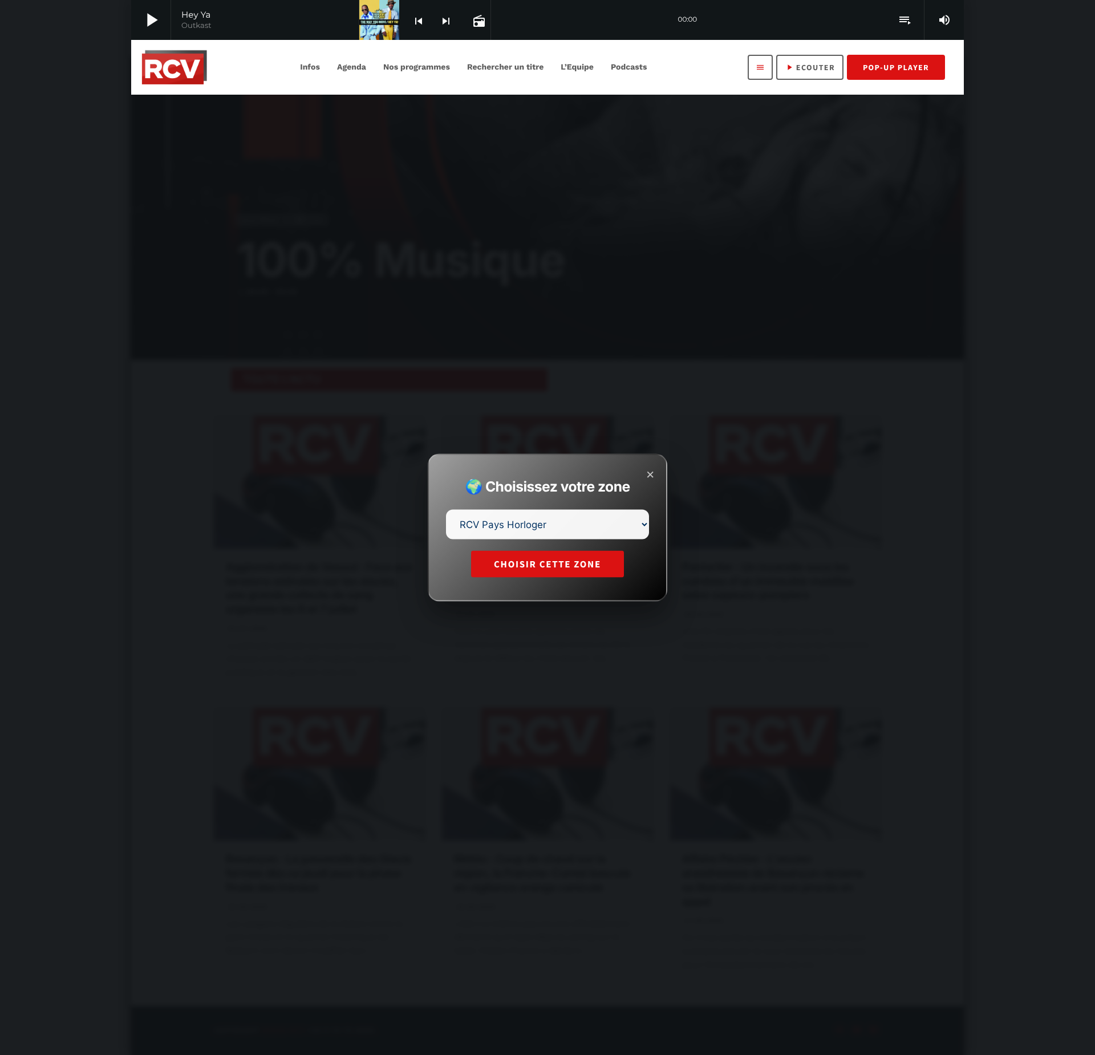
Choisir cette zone (547, 564)
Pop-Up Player (896, 67)
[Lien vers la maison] (174, 67)
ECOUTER (810, 67)
